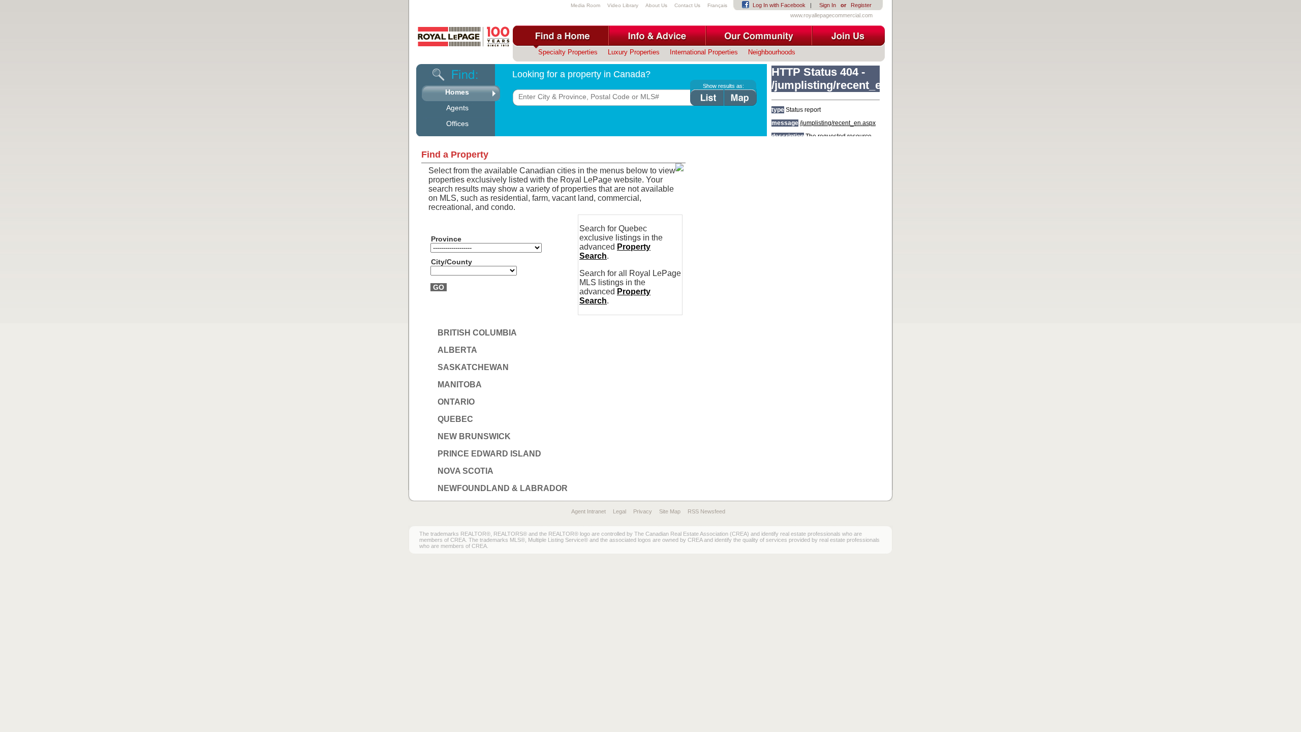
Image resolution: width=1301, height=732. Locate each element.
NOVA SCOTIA (465, 471)
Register (861, 5)
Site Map (669, 511)
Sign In (827, 5)
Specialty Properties (568, 52)
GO (438, 287)
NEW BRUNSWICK (474, 436)
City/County (451, 262)
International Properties (704, 52)
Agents (457, 108)
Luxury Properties (634, 52)
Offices (457, 123)
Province (446, 239)
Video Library (622, 5)
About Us (656, 5)
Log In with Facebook (779, 5)
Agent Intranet (588, 511)
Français (717, 5)
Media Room (585, 5)
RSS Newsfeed (706, 511)
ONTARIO (456, 402)
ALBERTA (457, 350)
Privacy (642, 511)
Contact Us (687, 5)
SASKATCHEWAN (473, 367)
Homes (457, 92)
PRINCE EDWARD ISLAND (489, 453)
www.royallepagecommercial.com (831, 15)
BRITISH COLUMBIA (477, 332)
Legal (619, 511)
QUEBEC (455, 419)
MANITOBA (460, 384)
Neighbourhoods (771, 52)
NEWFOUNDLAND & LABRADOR (503, 488)
